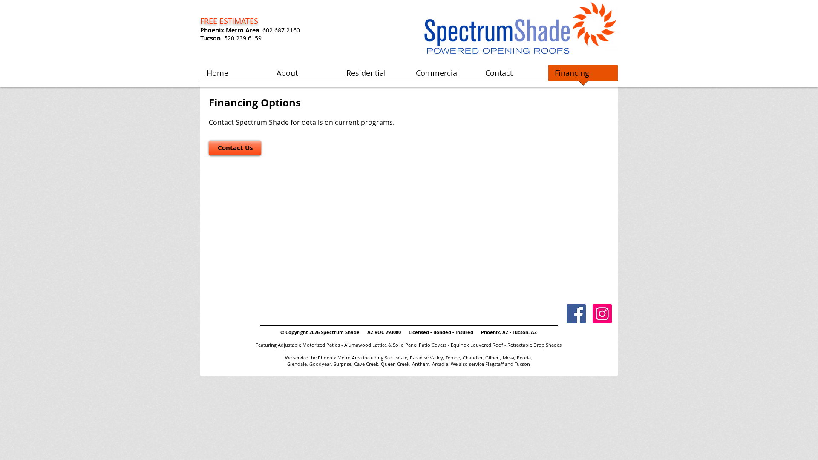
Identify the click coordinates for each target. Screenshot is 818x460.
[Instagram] (602, 313)
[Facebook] (576, 313)
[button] (374, 75)
